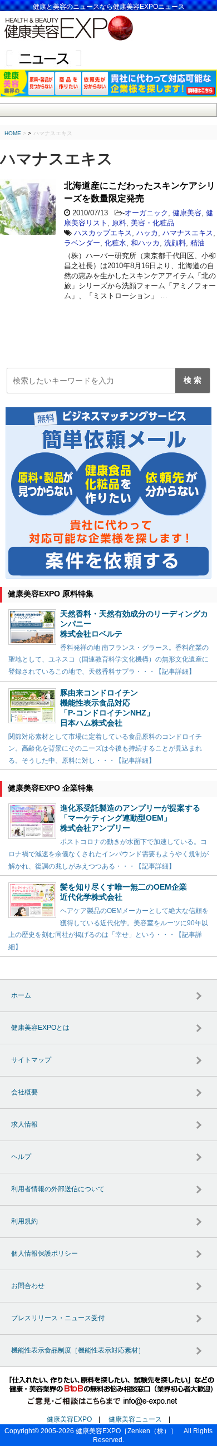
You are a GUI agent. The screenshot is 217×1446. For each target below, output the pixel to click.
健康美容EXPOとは (40, 1028)
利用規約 (24, 1221)
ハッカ (147, 233)
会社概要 (24, 1092)
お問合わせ (28, 1286)
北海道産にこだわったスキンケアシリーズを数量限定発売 (139, 192)
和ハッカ (145, 243)
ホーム (21, 995)
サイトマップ (31, 1060)
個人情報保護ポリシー (44, 1253)
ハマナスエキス (187, 233)
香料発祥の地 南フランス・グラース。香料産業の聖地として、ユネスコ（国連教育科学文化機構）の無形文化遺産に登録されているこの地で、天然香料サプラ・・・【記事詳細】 (108, 659)
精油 (197, 243)
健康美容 (186, 213)
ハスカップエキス (103, 233)
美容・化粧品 (152, 223)
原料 (119, 223)
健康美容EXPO (69, 1419)
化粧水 (115, 243)
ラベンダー (82, 243)
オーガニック (146, 213)
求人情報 (24, 1124)
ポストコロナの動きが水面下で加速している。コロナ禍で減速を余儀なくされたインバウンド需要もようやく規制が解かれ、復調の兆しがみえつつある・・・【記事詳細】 (108, 854)
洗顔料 (175, 243)
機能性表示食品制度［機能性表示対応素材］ (78, 1350)
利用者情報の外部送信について (58, 1189)
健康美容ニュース (135, 1419)
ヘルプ (21, 1157)
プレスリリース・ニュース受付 (58, 1318)
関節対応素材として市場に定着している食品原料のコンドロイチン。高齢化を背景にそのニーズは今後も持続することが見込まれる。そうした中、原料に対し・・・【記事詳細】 (105, 748)
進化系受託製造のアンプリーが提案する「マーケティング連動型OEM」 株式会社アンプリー (130, 817)
